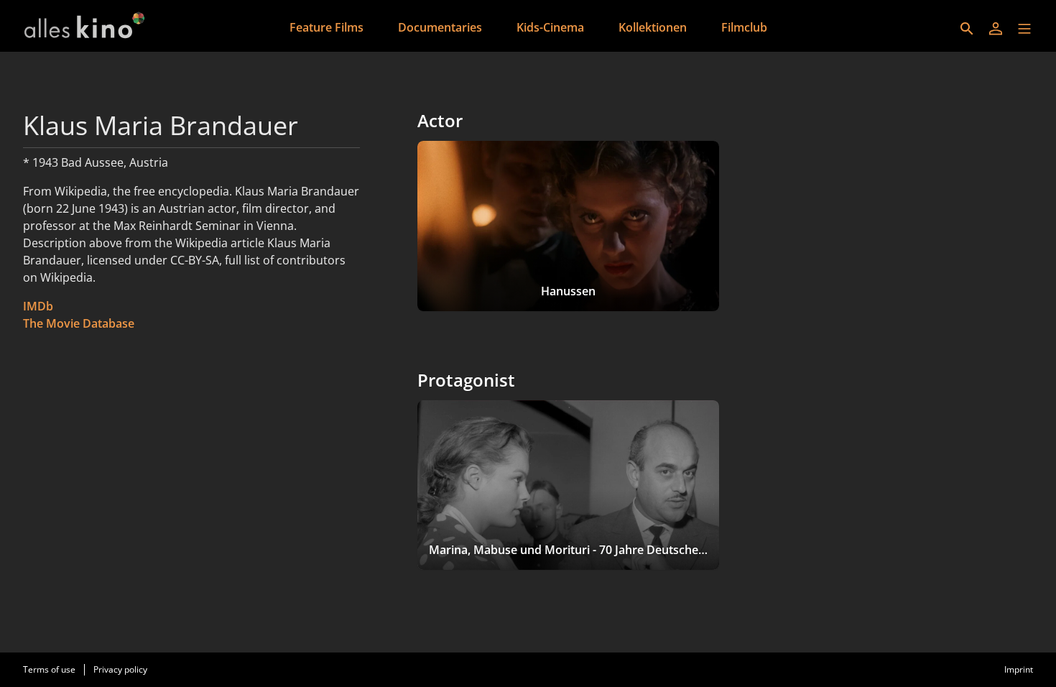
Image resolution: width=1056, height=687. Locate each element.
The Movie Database (78, 323)
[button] (1024, 28)
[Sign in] (995, 28)
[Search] (967, 28)
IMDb (38, 306)
